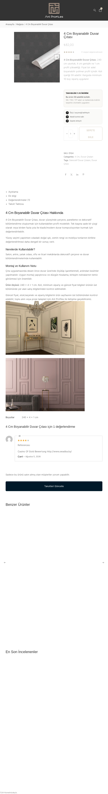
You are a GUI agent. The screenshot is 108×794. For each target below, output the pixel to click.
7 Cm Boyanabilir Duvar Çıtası (21, 626)
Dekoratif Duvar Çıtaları (79, 160)
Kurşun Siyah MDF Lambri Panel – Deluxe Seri (29, 774)
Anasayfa (10, 24)
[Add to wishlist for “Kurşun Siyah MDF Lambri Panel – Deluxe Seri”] (93, 766)
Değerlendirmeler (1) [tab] (19, 200)
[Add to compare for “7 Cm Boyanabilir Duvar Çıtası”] (99, 619)
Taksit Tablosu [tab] (16, 203)
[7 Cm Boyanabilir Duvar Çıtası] (54, 567)
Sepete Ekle (90, 134)
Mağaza (19, 24)
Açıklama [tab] (13, 191)
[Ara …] (95, 10)
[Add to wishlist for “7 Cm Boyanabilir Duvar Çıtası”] (93, 619)
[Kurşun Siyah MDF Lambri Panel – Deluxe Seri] (54, 714)
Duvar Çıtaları (87, 156)
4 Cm (77, 156)
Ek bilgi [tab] (12, 195)
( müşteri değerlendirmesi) (91, 52)
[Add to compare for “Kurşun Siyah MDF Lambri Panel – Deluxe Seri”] (99, 766)
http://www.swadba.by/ (59, 451)
